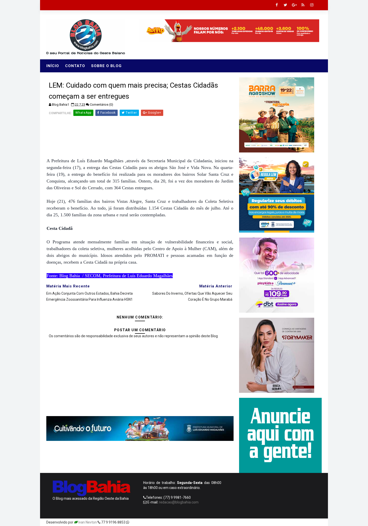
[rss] (303, 5)
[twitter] (285, 5)
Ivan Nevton (87, 522)
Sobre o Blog (106, 66)
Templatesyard (142, 522)
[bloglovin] (273, 522)
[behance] (299, 522)
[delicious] (316, 522)
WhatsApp (83, 112)
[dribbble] (281, 522)
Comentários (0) (101, 104)
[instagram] (311, 5)
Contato (75, 66)
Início (52, 66)
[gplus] (294, 5)
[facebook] (276, 5)
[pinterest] (264, 522)
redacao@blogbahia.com (179, 502)
